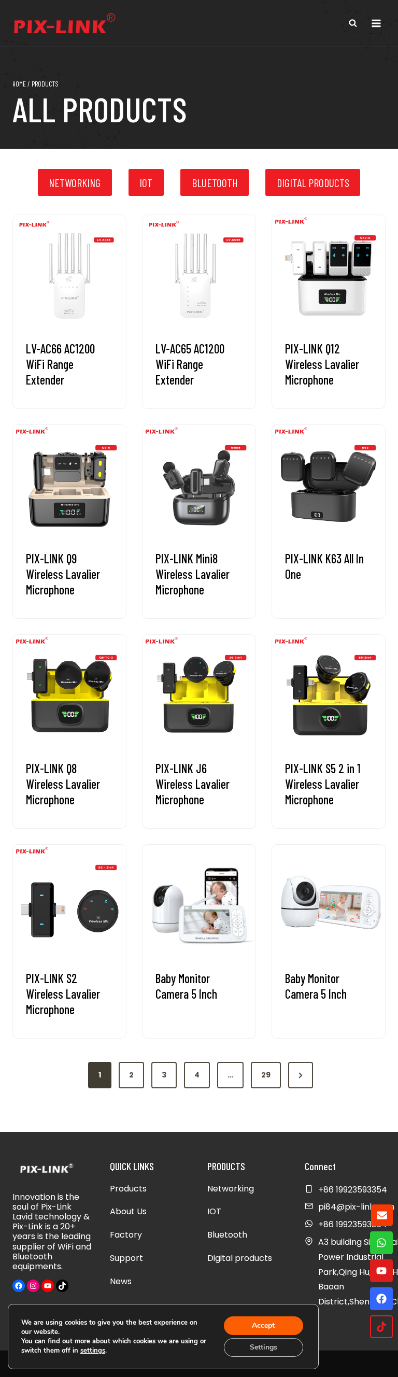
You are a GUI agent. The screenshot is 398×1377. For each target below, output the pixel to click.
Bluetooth (227, 1235)
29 (266, 1075)
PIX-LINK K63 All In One (324, 566)
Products (128, 1189)
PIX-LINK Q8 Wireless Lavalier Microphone (63, 784)
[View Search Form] (353, 23)
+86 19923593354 (352, 1224)
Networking (230, 1189)
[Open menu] (376, 23)
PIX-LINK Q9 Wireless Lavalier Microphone (63, 574)
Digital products (239, 1258)
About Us (128, 1211)
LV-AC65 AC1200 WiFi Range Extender (189, 364)
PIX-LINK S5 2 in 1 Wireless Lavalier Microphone (323, 784)
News (121, 1281)
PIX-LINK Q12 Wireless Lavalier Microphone (322, 364)
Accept (263, 1325)
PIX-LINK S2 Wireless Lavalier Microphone (63, 994)
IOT (214, 1211)
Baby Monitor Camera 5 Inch (186, 986)
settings (92, 1350)
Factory (126, 1235)
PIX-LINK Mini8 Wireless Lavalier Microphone (192, 574)
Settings (263, 1347)
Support (126, 1258)
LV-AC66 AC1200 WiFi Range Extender (60, 364)
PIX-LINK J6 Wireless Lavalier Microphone (192, 784)
